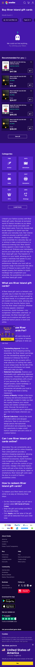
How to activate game (24, 557)
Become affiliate (6, 574)
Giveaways (5, 572)
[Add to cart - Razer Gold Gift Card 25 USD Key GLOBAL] (30, 99)
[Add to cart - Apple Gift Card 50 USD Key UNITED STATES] (30, 71)
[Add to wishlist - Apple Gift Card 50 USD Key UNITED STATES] (31, 62)
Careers (4, 544)
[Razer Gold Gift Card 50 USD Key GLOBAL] (17, 124)
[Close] (33, 645)
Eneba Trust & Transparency (10, 546)
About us (4, 539)
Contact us (5, 541)
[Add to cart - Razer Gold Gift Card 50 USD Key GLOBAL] (30, 128)
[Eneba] (10, 2)
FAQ (19, 554)
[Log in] (33, 2)
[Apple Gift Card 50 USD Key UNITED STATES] (17, 66)
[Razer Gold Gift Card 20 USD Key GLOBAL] (17, 81)
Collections (5, 557)
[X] (22, 585)
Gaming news (6, 570)
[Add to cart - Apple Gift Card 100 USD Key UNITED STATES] (30, 114)
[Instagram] (25, 585)
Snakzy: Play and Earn (8, 577)
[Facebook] (19, 585)
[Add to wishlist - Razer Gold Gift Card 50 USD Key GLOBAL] (31, 120)
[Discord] (28, 585)
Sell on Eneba (6, 585)
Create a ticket (22, 559)
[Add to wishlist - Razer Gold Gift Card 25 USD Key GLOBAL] (31, 91)
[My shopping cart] (28, 2)
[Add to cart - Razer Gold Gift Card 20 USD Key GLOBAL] (30, 85)
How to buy (5, 554)
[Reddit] (31, 585)
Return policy (21, 561)
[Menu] (2, 2)
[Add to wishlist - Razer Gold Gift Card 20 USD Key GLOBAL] (31, 77)
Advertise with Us (7, 587)
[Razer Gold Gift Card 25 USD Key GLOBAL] (17, 95)
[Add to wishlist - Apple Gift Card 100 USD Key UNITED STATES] (31, 106)
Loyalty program (6, 559)
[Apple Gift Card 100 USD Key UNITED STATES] (17, 110)
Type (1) (26, 20)
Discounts (4, 561)
